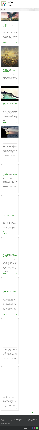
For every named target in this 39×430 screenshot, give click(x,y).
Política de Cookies (17, 420)
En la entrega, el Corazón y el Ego (9, 343)
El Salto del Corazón (6, 139)
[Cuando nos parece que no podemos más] (10, 283)
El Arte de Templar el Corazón (8, 215)
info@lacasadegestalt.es (6, 423)
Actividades (14, 255)
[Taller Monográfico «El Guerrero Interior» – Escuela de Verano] (10, 244)
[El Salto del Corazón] (10, 131)
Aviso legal (16, 418)
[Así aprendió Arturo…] (10, 56)
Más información (5, 42)
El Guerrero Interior (6, 141)
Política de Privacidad (18, 419)
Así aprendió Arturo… (7, 69)
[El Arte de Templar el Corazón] (10, 204)
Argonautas (15, 25)
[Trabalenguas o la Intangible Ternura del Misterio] (10, 93)
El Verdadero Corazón (7, 390)
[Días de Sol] (10, 167)
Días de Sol (5, 173)
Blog (3, 26)
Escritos (5, 26)
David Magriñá (5, 25)
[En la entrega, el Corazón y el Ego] (10, 330)
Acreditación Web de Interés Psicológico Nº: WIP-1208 (32, 419)
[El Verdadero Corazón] (10, 377)
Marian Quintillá (6, 70)
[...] (12, 189)
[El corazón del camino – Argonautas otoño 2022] (10, 16)
